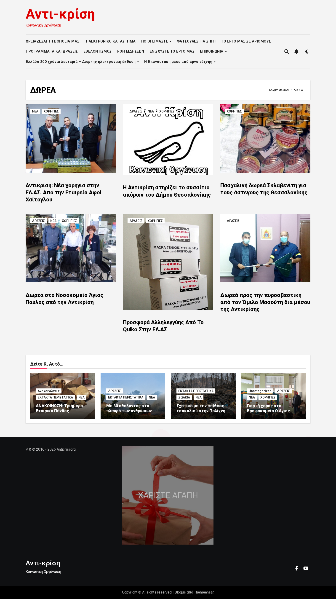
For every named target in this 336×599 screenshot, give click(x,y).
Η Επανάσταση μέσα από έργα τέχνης (178, 61)
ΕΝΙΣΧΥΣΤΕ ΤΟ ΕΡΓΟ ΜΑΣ (172, 51)
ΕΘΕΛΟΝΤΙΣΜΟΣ (97, 51)
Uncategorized (260, 391)
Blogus (180, 592)
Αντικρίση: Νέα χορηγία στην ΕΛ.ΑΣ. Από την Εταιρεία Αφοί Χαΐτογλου (64, 192)
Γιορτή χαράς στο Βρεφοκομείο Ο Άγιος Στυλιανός (268, 410)
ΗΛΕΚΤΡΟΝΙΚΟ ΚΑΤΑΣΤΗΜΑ (111, 41)
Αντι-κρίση (60, 14)
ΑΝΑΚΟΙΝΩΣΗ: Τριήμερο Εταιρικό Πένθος (59, 408)
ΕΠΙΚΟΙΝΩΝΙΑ (212, 51)
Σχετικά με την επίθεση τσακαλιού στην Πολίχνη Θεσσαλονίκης (200, 410)
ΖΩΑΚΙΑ (184, 397)
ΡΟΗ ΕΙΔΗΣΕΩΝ (130, 51)
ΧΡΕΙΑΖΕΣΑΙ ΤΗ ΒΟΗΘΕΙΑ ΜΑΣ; (53, 41)
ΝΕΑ (35, 111)
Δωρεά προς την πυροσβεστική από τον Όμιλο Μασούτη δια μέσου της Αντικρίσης (265, 302)
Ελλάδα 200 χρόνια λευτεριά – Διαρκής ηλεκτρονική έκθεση (81, 61)
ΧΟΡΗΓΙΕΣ (51, 111)
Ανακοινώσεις (49, 391)
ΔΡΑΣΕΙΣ (135, 111)
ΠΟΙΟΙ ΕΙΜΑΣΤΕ (155, 41)
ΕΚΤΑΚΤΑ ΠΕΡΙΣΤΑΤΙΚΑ (55, 397)
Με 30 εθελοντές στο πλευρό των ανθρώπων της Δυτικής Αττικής (129, 410)
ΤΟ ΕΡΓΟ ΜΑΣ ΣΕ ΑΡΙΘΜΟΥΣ (246, 41)
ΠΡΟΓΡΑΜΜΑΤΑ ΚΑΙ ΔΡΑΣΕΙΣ (52, 51)
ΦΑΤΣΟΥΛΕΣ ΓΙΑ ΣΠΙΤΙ (196, 41)
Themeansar (203, 592)
